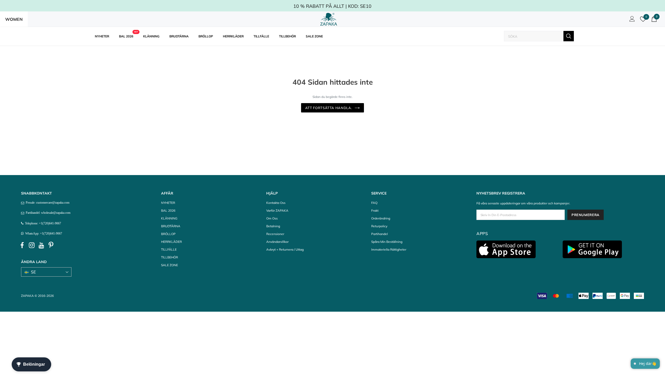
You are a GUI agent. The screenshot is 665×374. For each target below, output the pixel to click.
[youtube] (41, 245)
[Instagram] (31, 245)
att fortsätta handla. (328, 108)
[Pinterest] (51, 245)
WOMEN (14, 19)
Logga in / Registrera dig (631, 20)
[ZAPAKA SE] (328, 19)
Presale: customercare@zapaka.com (46, 202)
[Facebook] (22, 245)
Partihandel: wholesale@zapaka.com (47, 212)
